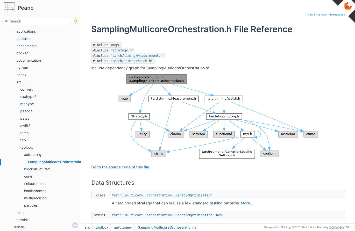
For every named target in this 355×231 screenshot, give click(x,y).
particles (31, 205)
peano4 (26, 111)
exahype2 (28, 96)
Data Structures (317, 14)
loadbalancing (35, 191)
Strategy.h (122, 50)
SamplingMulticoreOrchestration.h (57, 162)
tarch (24, 133)
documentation (28, 60)
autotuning (32, 154)
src (18, 82)
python (22, 67)
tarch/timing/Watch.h (131, 61)
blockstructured (37, 169)
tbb (23, 140)
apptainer (24, 38)
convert (26, 89)
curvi (28, 176)
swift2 (25, 125)
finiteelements (35, 183)
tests (20, 212)
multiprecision (35, 198)
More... (247, 203)
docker (22, 53)
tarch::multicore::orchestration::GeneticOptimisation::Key (167, 215)
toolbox (26, 147)
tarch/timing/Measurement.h (137, 56)
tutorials (22, 220)
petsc (24, 118)
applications (26, 31)
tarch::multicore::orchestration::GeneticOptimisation (162, 195)
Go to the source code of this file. (120, 167)
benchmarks (26, 46)
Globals (19, 227)
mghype (27, 104)
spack (21, 75)
